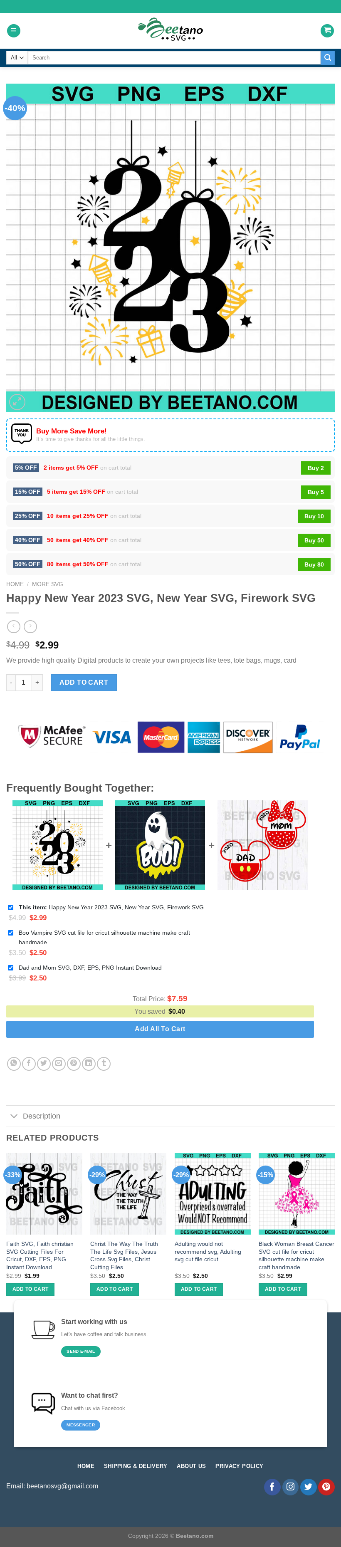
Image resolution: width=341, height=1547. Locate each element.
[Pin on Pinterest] (74, 1064)
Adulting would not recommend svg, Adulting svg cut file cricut (208, 1251)
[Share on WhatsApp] (14, 1064)
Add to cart (83, 682)
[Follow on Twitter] (308, 1487)
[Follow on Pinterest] (326, 1487)
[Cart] (327, 31)
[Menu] (13, 31)
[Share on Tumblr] (104, 1064)
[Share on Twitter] (44, 1064)
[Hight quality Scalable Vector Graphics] (170, 31)
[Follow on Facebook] (272, 1487)
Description (41, 1116)
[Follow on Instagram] (290, 1487)
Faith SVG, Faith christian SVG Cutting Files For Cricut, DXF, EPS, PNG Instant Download (40, 1255)
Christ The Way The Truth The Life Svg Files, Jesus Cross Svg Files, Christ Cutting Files (124, 1255)
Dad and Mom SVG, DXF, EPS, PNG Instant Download (90, 967)
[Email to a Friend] (59, 1064)
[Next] (334, 1232)
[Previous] (6, 1232)
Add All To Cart (160, 1028)
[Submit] (328, 58)
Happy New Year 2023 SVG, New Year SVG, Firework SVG (111, 907)
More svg (47, 584)
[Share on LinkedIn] (89, 1064)
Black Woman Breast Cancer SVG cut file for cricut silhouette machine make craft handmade (296, 1255)
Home (15, 584)
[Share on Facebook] (29, 1064)
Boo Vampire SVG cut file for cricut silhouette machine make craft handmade (104, 937)
